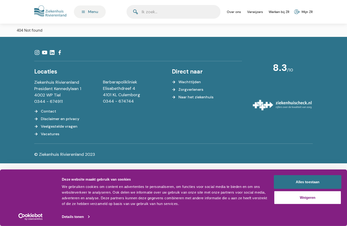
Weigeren (308, 197)
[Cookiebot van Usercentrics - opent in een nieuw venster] (30, 216)
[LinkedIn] (52, 52)
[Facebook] (60, 52)
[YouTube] (44, 52)
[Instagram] (37, 52)
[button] (205, 12)
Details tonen (73, 217)
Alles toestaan (307, 182)
